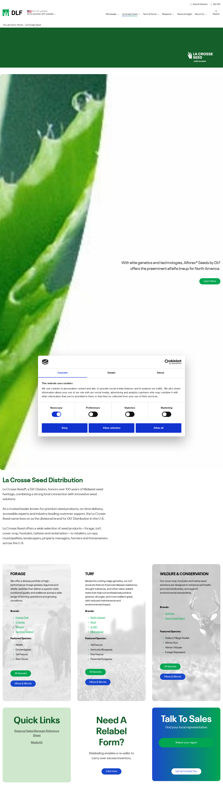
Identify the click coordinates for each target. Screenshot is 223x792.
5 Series (20, 622)
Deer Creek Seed (175, 618)
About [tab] (160, 372)
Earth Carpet (97, 617)
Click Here (111, 771)
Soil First (169, 614)
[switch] (93, 414)
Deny (65, 427)
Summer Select (24, 632)
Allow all (158, 427)
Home (20, 25)
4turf (93, 622)
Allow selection (111, 427)
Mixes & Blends (23, 683)
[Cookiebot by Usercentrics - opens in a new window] (167, 361)
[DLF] (12, 12)
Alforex (20, 627)
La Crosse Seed (33, 25)
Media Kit (37, 742)
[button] (131, 14)
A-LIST (93, 627)
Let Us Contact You (186, 771)
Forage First (22, 617)
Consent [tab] (62, 372)
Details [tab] (112, 372)
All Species (21, 673)
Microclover (97, 632)
